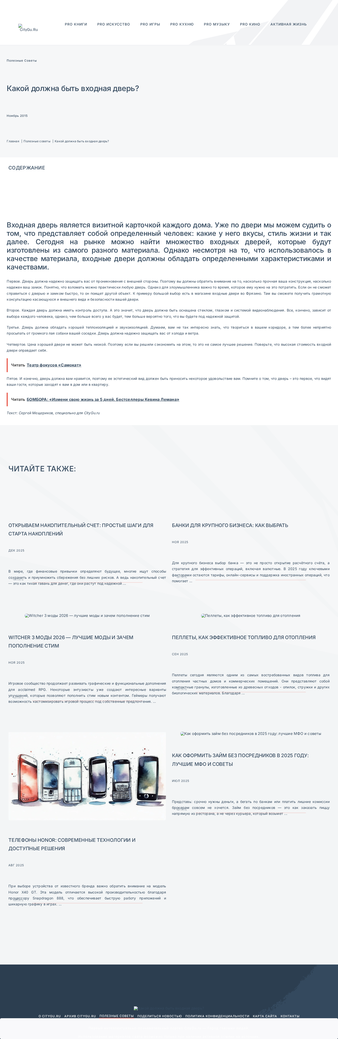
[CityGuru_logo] (29, 25)
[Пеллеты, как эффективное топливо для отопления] (250, 615)
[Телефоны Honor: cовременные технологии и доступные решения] (87, 733)
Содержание (26, 168)
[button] (307, 31)
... (124, 583)
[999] (87, 615)
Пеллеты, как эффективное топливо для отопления (244, 637)
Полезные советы (22, 60)
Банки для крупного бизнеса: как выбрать (230, 525)
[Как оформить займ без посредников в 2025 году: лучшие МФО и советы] (250, 733)
